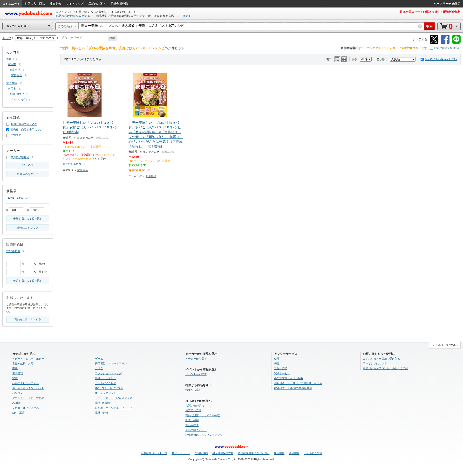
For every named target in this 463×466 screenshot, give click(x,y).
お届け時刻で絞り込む (447, 47)
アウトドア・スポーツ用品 (28, 397)
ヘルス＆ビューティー (25, 383)
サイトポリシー (181, 453)
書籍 (9, 58)
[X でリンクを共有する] (434, 43)
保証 (276, 363)
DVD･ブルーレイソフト (109, 388)
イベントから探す (196, 374)
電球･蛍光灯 (102, 412)
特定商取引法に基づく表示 (254, 453)
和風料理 (151, 176)
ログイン (61, 12)
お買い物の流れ (194, 405)
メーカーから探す (196, 358)
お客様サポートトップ (154, 453)
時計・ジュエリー (105, 378)
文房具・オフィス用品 (25, 407)
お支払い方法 (193, 410)
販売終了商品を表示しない (441, 59)
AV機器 (16, 402)
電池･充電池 (102, 402)
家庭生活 (82, 170)
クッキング (18, 99)
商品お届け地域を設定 (69, 16)
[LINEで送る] (456, 43)
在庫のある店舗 (72, 163)
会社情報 (294, 453)
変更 (186, 16)
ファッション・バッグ (108, 373)
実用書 (12, 64)
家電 (15, 378)
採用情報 (279, 453)
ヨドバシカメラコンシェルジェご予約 (385, 368)
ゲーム (99, 358)
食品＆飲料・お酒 (23, 363)
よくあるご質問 (313, 453)
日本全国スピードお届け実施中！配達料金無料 (430, 12)
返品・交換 (280, 368)
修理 (276, 358)
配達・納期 (192, 420)
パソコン (17, 392)
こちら (135, 12)
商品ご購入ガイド (196, 430)
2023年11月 (13, 251)
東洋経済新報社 (20, 157)
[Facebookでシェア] (445, 43)
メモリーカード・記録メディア (113, 397)
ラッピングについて (375, 363)
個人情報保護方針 (222, 453)
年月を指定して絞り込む (27, 280)
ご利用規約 (201, 453)
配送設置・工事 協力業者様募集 (293, 388)
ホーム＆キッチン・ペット (28, 388)
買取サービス (282, 373)
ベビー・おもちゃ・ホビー (28, 358)
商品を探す (192, 425)
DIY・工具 (18, 412)
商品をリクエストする (27, 319)
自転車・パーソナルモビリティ (113, 407)
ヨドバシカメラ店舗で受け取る (381, 358)
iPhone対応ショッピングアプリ (204, 434)
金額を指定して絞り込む (27, 218)
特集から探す (193, 389)
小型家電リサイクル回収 (288, 378)
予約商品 (16, 134)
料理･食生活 (17, 93)
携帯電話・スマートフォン (111, 363)
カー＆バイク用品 (105, 383)
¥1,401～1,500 (14, 197)
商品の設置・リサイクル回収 (202, 415)
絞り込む (27, 164)
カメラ (99, 368)
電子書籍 (11, 83)
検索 (112, 37)
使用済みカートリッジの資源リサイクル (298, 383)
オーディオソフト (105, 392)
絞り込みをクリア (27, 174)
